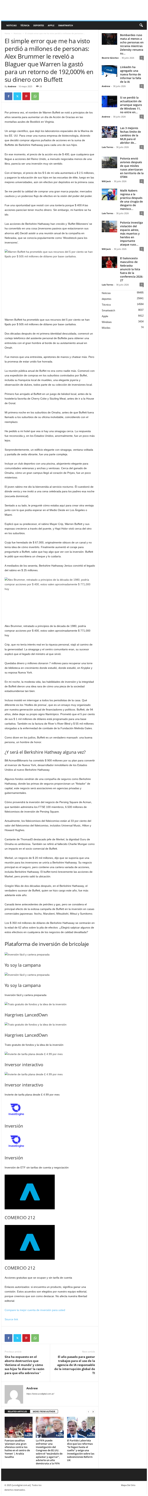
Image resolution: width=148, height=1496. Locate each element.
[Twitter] (17, 96)
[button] (141, 25)
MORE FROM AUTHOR (44, 1411)
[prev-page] (88, 1412)
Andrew (12, 86)
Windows (107, 322)
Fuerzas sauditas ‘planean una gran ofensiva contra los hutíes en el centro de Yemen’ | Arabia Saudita (17, 1449)
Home (7, 33)
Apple (51, 25)
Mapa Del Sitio (128, 1485)
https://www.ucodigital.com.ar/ (40, 1394)
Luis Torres (107, 147)
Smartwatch (65, 25)
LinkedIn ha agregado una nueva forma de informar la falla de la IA (130, 74)
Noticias (11, 25)
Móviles (106, 327)
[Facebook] (8, 96)
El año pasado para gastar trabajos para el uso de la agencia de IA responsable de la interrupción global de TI (74, 1365)
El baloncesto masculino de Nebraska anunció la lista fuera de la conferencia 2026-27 (131, 269)
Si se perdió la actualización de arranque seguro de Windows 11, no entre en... (131, 105)
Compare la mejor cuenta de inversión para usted (35, 1310)
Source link (11, 1319)
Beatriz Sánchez (110, 57)
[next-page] (93, 1412)
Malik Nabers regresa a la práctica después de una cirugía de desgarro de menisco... (131, 200)
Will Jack (106, 181)
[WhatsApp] (35, 96)
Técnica (24, 25)
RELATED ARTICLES (17, 1411)
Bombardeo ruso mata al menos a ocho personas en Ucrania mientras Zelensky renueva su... (132, 44)
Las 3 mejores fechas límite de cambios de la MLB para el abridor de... (130, 135)
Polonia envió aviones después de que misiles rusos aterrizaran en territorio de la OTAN (132, 168)
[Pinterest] (26, 96)
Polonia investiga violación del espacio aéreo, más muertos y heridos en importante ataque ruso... (131, 233)
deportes (38, 25)
